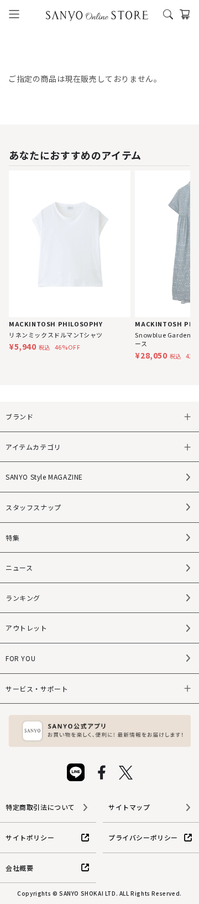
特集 (12, 537)
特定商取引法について (40, 807)
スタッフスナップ (33, 507)
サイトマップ (129, 807)
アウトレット (27, 627)
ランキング (23, 597)
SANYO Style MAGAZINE (44, 476)
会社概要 (19, 867)
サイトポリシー (30, 837)
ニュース (19, 567)
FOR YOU (20, 658)
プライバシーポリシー (143, 837)
